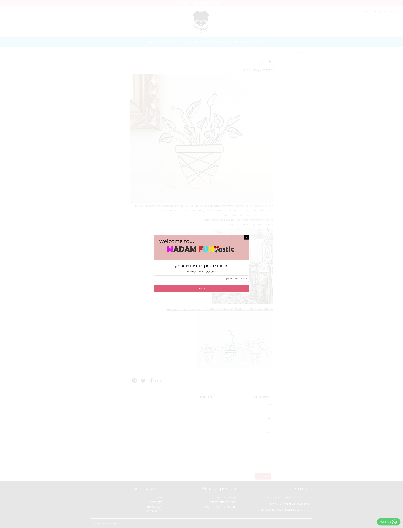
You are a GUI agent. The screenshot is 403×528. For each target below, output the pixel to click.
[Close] (246, 237)
